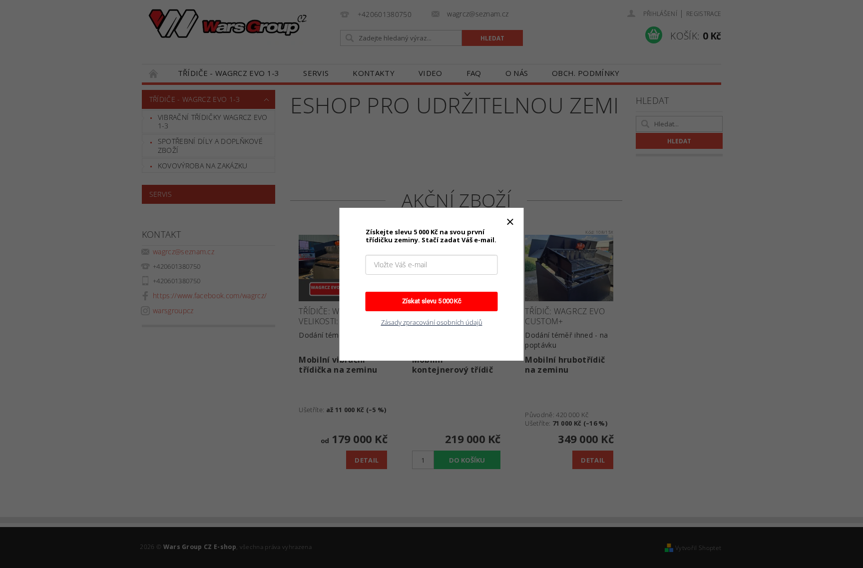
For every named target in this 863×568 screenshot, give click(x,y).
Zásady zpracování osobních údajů (431, 322)
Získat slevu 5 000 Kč (431, 301)
